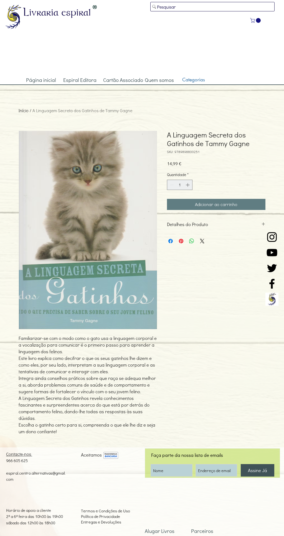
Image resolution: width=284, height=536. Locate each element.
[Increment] (188, 185)
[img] (110, 455)
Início (24, 110)
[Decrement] (171, 185)
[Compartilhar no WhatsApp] (191, 241)
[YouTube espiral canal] (271, 252)
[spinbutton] (180, 185)
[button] (256, 20)
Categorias (193, 80)
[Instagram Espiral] (271, 237)
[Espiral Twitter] (271, 268)
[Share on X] (202, 241)
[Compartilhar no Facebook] (170, 241)
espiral (76, 12)
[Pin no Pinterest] (181, 241)
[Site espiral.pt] (271, 299)
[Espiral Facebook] (271, 283)
